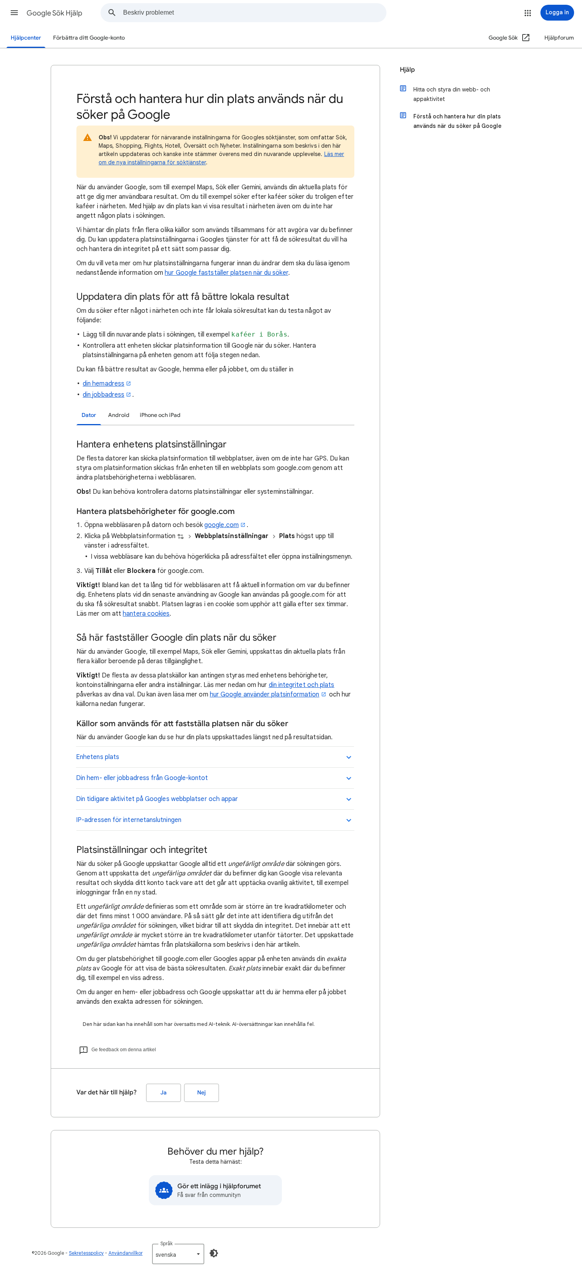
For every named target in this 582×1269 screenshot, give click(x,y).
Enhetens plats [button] (97, 757)
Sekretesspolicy (86, 1253)
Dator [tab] (89, 415)
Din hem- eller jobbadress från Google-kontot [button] (142, 778)
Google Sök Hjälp (54, 13)
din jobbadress (103, 395)
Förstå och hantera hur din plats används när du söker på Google (457, 121)
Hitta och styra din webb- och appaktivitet (451, 94)
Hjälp (407, 70)
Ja (163, 1092)
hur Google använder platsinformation (265, 694)
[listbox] (178, 1254)
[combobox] (254, 13)
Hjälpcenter (26, 37)
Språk (166, 1243)
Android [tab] (118, 415)
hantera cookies (146, 614)
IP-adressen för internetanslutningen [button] (128, 820)
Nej (201, 1092)
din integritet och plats (302, 685)
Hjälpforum (559, 37)
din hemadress (103, 384)
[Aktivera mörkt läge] (213, 1253)
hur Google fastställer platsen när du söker (226, 273)
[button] (14, 12)
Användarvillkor (125, 1253)
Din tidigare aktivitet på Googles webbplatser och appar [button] (157, 799)
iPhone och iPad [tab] (160, 415)
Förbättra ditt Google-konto (89, 37)
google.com (221, 525)
